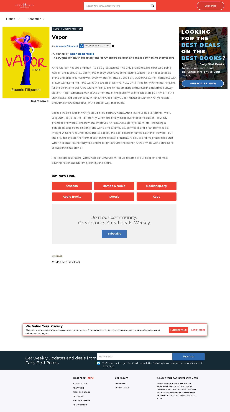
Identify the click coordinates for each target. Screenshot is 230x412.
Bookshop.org (156, 186)
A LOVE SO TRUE (80, 384)
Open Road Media (82, 53)
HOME (56, 29)
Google (114, 196)
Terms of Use (121, 383)
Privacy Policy (122, 388)
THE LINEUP (78, 396)
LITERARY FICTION (72, 29)
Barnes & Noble (114, 186)
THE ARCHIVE (78, 388)
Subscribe (210, 5)
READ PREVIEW (38, 101)
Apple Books (72, 196)
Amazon (72, 186)
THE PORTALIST (80, 405)
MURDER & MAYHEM (81, 401)
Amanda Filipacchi (67, 46)
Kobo (156, 196)
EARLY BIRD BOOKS (81, 392)
